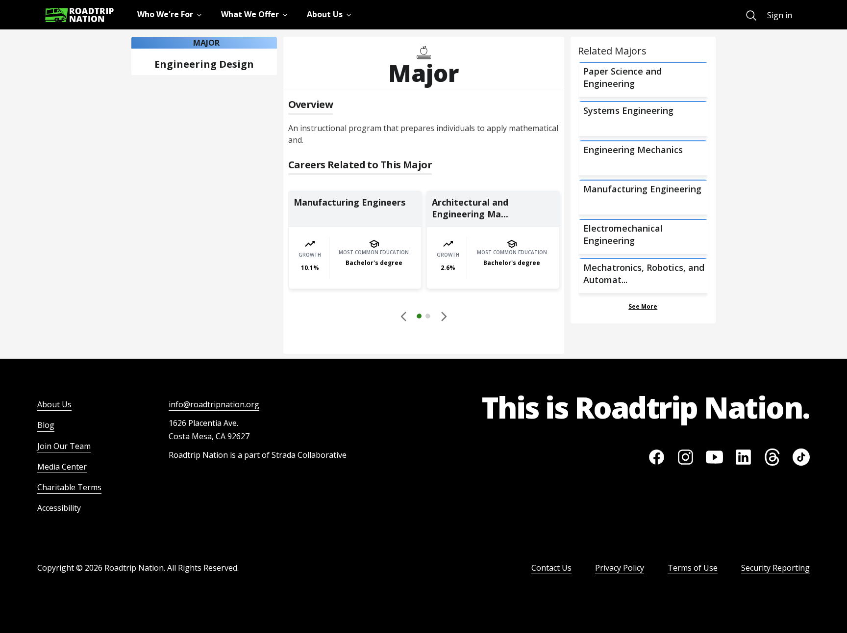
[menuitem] (751, 15)
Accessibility (59, 507)
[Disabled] (404, 316)
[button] (423, 317)
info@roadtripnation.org (214, 404)
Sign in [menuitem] (779, 15)
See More (642, 306)
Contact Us (551, 567)
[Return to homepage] (79, 15)
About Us (54, 404)
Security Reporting (775, 567)
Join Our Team (64, 446)
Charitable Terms (69, 487)
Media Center (62, 466)
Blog (45, 425)
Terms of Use (693, 567)
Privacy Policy (619, 567)
